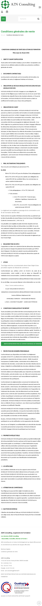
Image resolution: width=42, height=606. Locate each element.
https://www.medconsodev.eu (14, 285)
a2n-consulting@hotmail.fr (12, 570)
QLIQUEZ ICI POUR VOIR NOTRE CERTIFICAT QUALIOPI (15, 596)
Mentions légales (5, 549)
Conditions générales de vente (9, 551)
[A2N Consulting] (18, 4)
